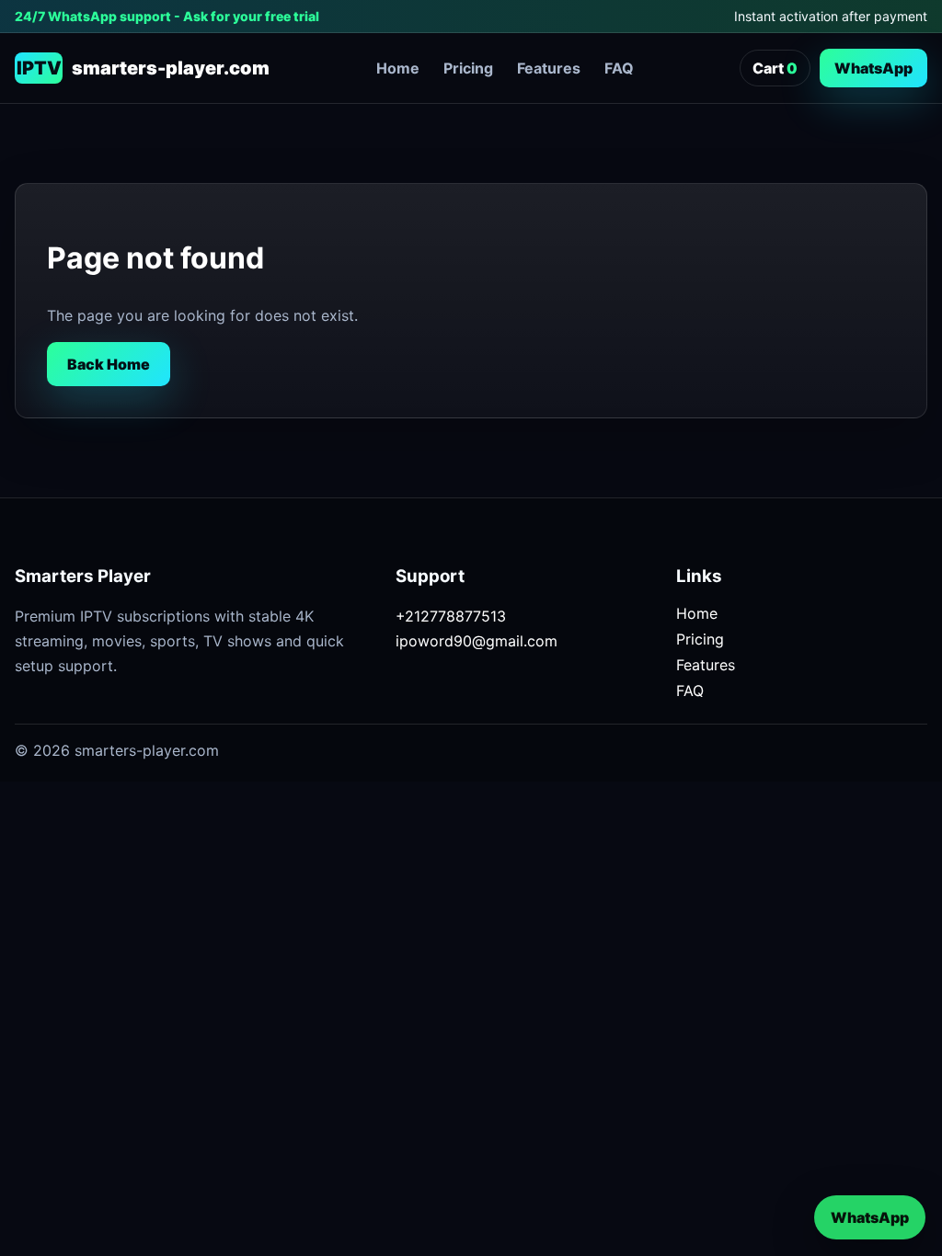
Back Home (108, 364)
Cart (775, 68)
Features (548, 68)
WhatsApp (873, 68)
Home (397, 68)
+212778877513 (451, 616)
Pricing (468, 68)
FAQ (619, 68)
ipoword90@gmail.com (476, 641)
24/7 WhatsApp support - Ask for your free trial (167, 16)
